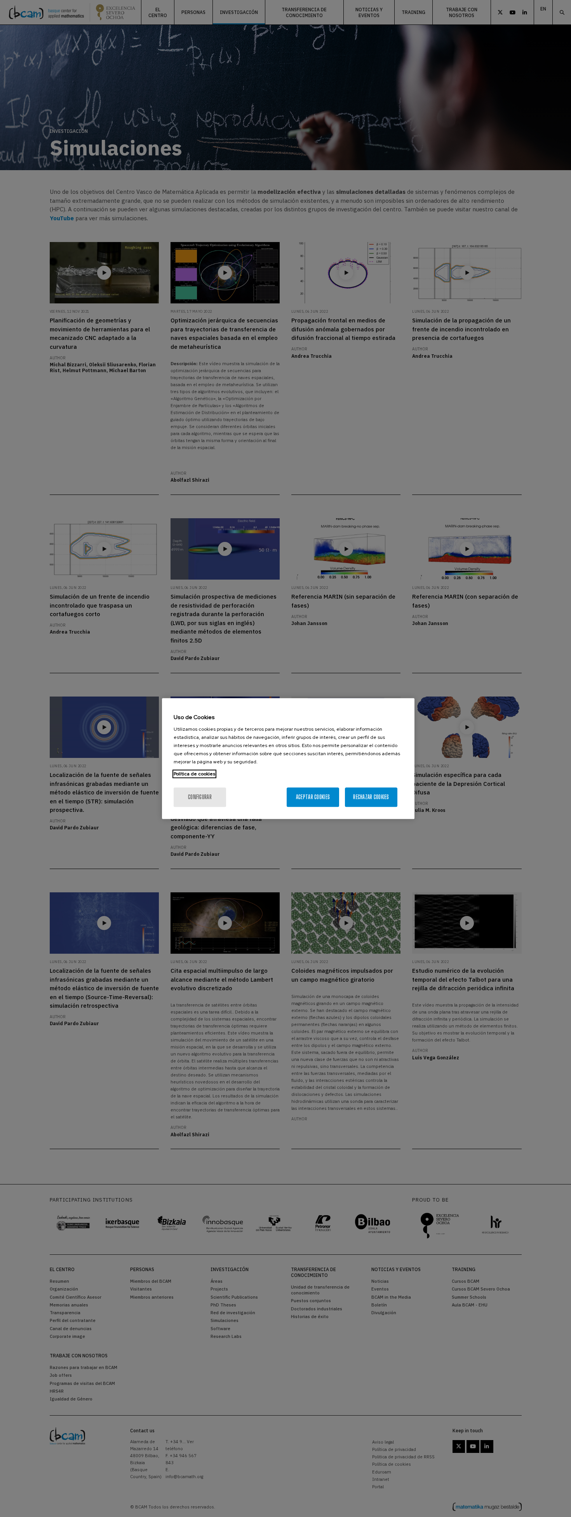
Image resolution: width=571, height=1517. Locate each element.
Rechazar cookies (371, 797)
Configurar (200, 797)
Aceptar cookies (313, 797)
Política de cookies (194, 774)
